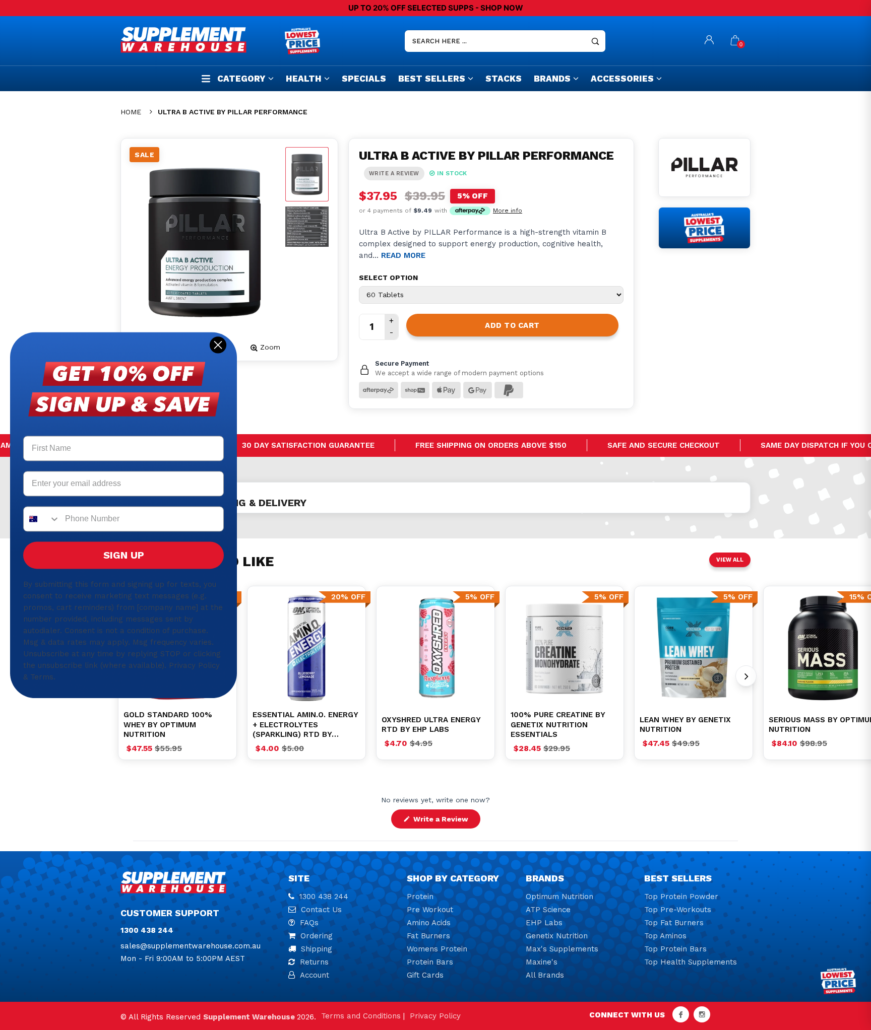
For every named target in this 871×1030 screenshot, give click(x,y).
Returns (314, 962)
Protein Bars (430, 962)
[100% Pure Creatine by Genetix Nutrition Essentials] (564, 647)
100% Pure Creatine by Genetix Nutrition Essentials (558, 724)
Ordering (316, 935)
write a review (394, 173)
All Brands (545, 975)
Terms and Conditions (361, 1015)
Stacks (503, 79)
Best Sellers (431, 79)
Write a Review (445, 821)
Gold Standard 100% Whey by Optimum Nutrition (167, 724)
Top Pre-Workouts (677, 909)
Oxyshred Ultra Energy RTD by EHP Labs (431, 724)
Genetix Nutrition (557, 935)
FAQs (309, 922)
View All (729, 560)
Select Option (388, 277)
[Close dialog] (218, 345)
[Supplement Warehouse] (200, 40)
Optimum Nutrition (559, 896)
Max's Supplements (562, 948)
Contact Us (321, 909)
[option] (306, 647)
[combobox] (42, 519)
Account (314, 975)
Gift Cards (425, 975)
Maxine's (541, 962)
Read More (403, 255)
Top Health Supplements (690, 962)
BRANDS (552, 79)
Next (746, 675)
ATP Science (548, 909)
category (241, 79)
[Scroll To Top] (843, 966)
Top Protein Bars (675, 948)
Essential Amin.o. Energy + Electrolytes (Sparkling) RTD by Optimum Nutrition (305, 725)
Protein (420, 896)
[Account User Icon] (709, 41)
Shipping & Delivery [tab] (252, 503)
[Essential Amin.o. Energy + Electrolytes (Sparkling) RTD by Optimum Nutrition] (306, 647)
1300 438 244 (323, 896)
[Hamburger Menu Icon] (206, 78)
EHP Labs (544, 922)
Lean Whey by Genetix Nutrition (685, 724)
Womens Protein (437, 948)
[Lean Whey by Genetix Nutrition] (693, 647)
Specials (364, 79)
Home (130, 112)
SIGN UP (123, 555)
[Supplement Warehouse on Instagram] (702, 1014)
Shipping (316, 948)
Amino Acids (429, 922)
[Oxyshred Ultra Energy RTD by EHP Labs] (435, 647)
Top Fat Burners (674, 922)
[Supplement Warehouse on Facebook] (680, 1014)
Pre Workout (430, 909)
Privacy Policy (435, 1015)
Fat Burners (428, 935)
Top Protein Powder (681, 896)
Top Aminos (665, 935)
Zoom (270, 347)
